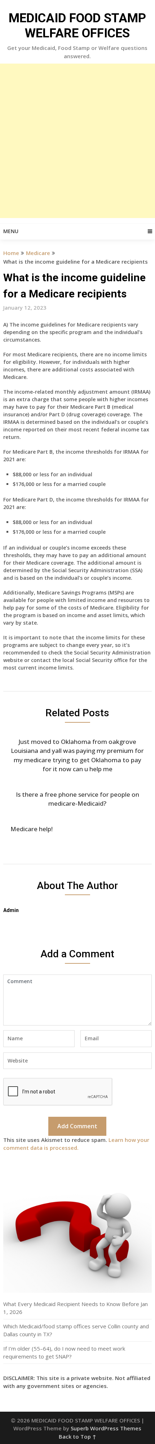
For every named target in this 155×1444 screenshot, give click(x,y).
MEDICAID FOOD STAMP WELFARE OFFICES (77, 26)
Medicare (38, 252)
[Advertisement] (77, 141)
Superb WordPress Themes (106, 1428)
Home (11, 252)
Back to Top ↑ (77, 1436)
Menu (10, 231)
